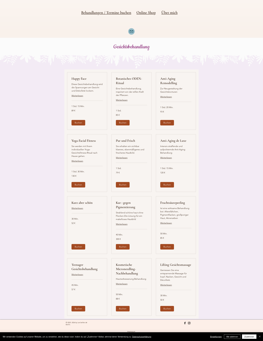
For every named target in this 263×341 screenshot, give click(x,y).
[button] (78, 122)
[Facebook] (185, 323)
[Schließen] (259, 336)
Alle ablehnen (232, 336)
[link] (87, 79)
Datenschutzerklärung (141, 336)
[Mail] (131, 31)
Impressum (131, 331)
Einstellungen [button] (216, 336)
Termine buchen (118, 12)
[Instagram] (189, 323)
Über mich (169, 12)
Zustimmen (249, 336)
